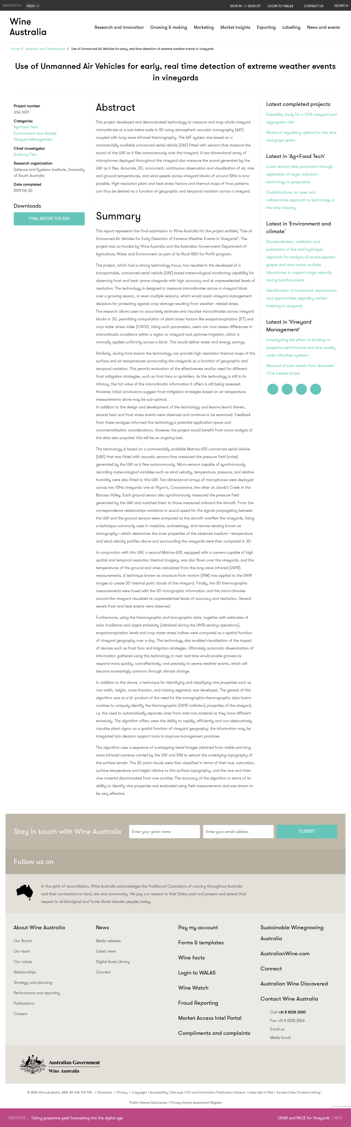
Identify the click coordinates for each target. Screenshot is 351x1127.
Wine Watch (193, 988)
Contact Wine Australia (289, 998)
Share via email (315, 389)
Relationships (25, 972)
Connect (103, 972)
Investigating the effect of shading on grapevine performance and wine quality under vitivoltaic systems (300, 347)
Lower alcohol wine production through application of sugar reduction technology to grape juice (299, 174)
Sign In (236, 6)
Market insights (235, 27)
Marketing (204, 27)
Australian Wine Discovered (294, 983)
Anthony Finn (25, 154)
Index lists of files (261, 1092)
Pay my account (198, 927)
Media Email (280, 1037)
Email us (277, 1029)
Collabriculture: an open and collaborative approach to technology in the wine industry (300, 200)
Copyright (139, 1092)
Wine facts (191, 957)
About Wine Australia (39, 927)
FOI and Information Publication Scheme (215, 1092)
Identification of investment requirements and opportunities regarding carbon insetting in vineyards (301, 298)
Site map (176, 1092)
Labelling (291, 27)
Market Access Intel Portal (210, 1018)
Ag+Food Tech (26, 127)
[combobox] (32, 6)
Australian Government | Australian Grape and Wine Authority (59, 1064)
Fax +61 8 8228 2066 (287, 1020)
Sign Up (254, 6)
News (102, 927)
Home (15, 48)
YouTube (330, 861)
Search (341, 6)
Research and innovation (119, 27)
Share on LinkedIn (287, 389)
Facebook (276, 861)
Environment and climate (35, 133)
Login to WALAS (280, 6)
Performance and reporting (37, 993)
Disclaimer (104, 1092)
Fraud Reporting (198, 1003)
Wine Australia (28, 27)
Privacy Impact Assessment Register (196, 1102)
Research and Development (45, 48)
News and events (323, 27)
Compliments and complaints (214, 1033)
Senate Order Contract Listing (298, 1092)
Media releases (108, 941)
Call (288, 1012)
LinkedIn (317, 861)
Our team (22, 951)
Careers (20, 1013)
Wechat (290, 861)
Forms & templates (201, 942)
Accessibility (159, 1092)
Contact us (314, 6)
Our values (23, 961)
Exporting (266, 27)
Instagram (303, 861)
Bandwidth (12, 5)
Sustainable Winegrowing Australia (292, 932)
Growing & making (168, 27)
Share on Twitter (301, 389)
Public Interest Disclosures (148, 1102)
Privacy (122, 1092)
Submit (307, 831)
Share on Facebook (272, 389)
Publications (24, 1003)
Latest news (106, 951)
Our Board (23, 941)
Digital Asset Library (113, 961)
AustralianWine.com (285, 953)
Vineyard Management (33, 139)
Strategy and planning (33, 982)
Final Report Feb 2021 (49, 218)
